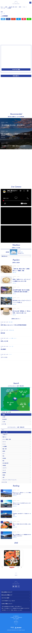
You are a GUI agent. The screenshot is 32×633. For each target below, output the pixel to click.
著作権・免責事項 (16, 618)
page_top (16, 574)
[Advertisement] (16, 34)
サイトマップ (16, 622)
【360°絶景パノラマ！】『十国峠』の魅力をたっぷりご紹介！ (12, 610)
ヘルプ (16, 620)
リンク (16, 624)
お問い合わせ (16, 621)
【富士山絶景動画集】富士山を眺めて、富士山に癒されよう (12, 606)
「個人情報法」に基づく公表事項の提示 (16, 617)
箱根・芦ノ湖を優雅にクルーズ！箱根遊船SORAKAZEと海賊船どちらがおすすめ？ (16, 608)
